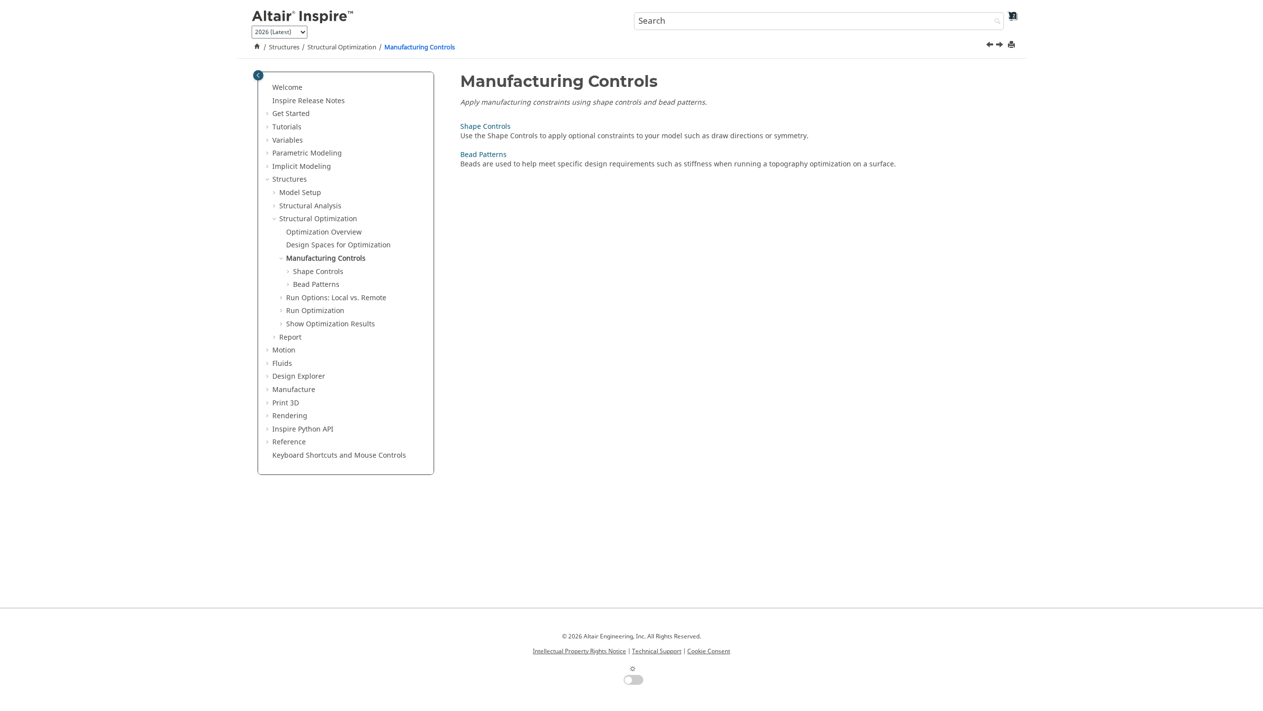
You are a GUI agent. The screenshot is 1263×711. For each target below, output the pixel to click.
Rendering (289, 416)
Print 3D (285, 403)
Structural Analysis (310, 206)
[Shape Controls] (1000, 46)
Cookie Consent (708, 651)
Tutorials (286, 127)
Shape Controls (318, 272)
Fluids (282, 363)
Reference (289, 442)
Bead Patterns (316, 284)
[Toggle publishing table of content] (258, 75)
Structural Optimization (341, 47)
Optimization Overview (324, 232)
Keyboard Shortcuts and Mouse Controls (339, 455)
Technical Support (656, 651)
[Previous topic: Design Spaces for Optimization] (991, 46)
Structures (284, 47)
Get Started (291, 114)
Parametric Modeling (307, 153)
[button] (268, 88)
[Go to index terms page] (1009, 20)
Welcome (287, 87)
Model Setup (300, 193)
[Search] (995, 22)
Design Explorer (298, 376)
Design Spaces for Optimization (338, 245)
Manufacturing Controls (419, 47)
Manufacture (293, 390)
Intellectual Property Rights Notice (579, 651)
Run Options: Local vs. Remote (336, 298)
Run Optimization (315, 311)
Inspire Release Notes (308, 101)
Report (290, 337)
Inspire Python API (303, 429)
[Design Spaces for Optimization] (991, 46)
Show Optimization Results (330, 324)
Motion (284, 350)
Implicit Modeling (301, 166)
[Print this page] (1012, 45)
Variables (287, 140)
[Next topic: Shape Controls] (1000, 46)
